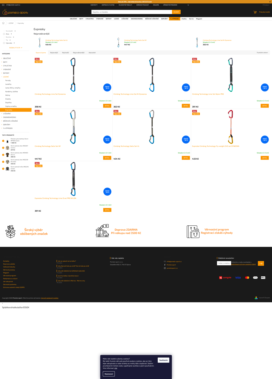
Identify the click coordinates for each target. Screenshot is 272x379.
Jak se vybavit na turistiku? (67, 261)
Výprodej (10, 43)
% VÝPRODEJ (8, 128)
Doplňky (8, 102)
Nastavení (109, 374)
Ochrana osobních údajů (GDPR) (14, 287)
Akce (9, 34)
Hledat (176, 12)
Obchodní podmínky (9, 284)
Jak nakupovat (8, 281)
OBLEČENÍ (7, 58)
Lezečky (8, 84)
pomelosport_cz (172, 268)
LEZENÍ (6, 77)
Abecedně (92, 52)
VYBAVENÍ (7, 69)
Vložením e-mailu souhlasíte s (243, 263)
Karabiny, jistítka (11, 91)
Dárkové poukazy (142, 5)
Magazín (156, 5)
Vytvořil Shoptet (264, 298)
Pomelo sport (171, 265)
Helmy (7, 95)
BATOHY (6, 73)
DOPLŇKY (6, 125)
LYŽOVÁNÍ (6, 114)
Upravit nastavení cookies (49, 298)
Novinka (10, 37)
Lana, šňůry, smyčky (12, 88)
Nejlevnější (54, 52)
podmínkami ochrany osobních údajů (243, 264)
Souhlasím (163, 360)
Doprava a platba (108, 5)
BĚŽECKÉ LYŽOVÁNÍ (10, 121)
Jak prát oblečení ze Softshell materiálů (71, 271)
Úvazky (8, 99)
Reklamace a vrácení (10, 278)
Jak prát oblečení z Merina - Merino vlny (71, 281)
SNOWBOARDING (9, 117)
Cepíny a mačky (11, 106)
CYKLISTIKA (7, 66)
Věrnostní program (170, 5)
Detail (107, 106)
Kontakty (94, 5)
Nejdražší (65, 52)
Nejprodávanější (78, 52)
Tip (8, 40)
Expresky (8, 110)
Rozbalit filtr (14, 48)
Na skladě (10, 31)
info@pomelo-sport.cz (174, 261)
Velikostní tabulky (125, 5)
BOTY (5, 62)
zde (115, 368)
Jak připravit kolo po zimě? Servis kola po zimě (73, 266)
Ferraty (8, 80)
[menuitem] (73, 18)
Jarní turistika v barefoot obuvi (68, 276)
